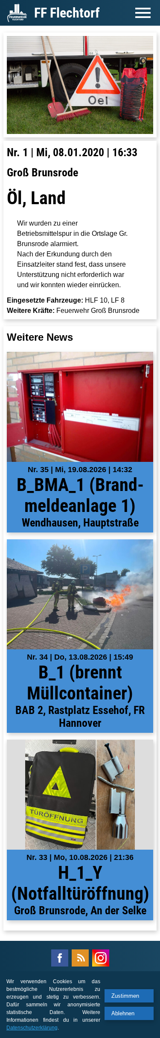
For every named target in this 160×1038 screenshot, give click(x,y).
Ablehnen (122, 1013)
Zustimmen (125, 996)
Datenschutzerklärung (32, 1028)
